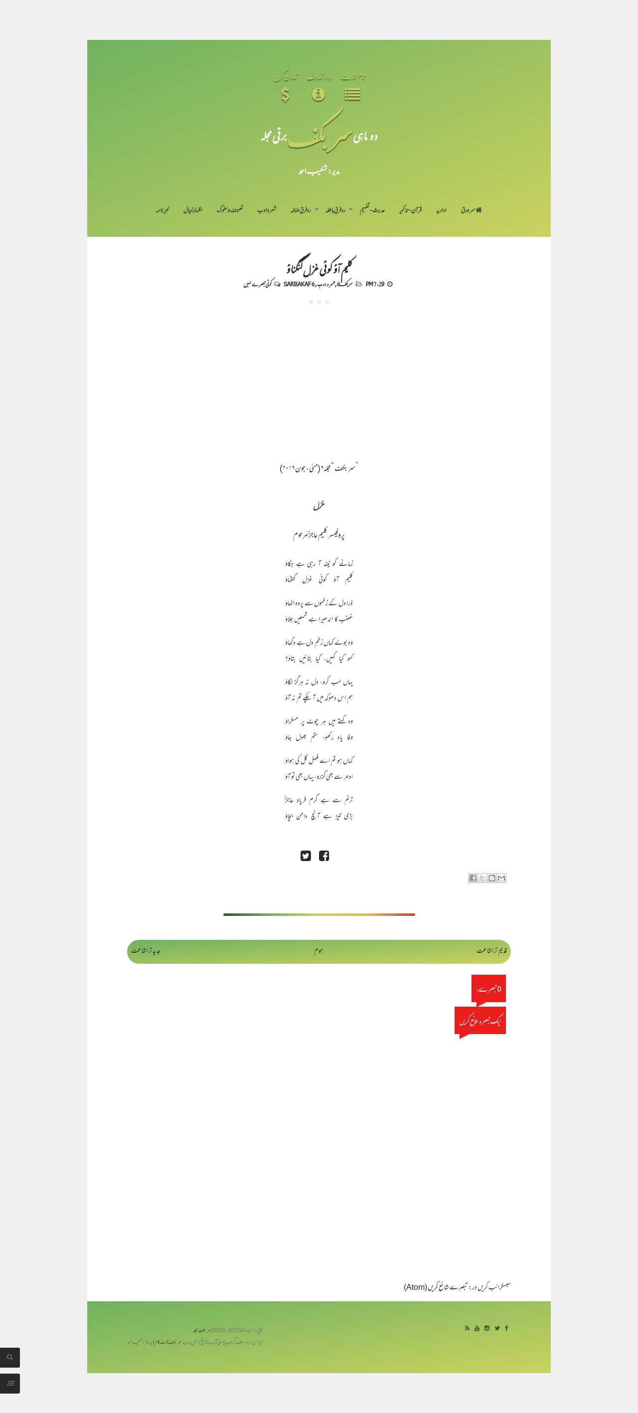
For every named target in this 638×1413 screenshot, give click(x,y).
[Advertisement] (319, 378)
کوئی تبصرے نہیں (257, 283)
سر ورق (468, 211)
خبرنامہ (162, 211)
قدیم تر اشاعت (492, 951)
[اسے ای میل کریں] (501, 878)
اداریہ (441, 211)
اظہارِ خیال (192, 211)
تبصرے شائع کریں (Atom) (436, 1288)
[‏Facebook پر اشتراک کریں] (473, 878)
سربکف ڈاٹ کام (168, 1343)
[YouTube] (477, 1329)
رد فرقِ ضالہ (301, 211)
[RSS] (467, 1329)
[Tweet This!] (305, 857)
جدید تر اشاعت (145, 951)
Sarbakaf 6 (299, 283)
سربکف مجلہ (202, 1331)
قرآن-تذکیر (410, 211)
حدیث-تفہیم (372, 211)
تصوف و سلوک (230, 211)
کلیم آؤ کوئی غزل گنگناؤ (319, 268)
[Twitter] (497, 1329)
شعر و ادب (266, 211)
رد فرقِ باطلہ (335, 211)
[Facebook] (506, 1329)
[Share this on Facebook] (324, 857)
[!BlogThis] (492, 878)
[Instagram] (487, 1329)
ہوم (318, 951)
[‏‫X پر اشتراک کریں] (482, 878)
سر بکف (320, 135)
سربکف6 (345, 283)
